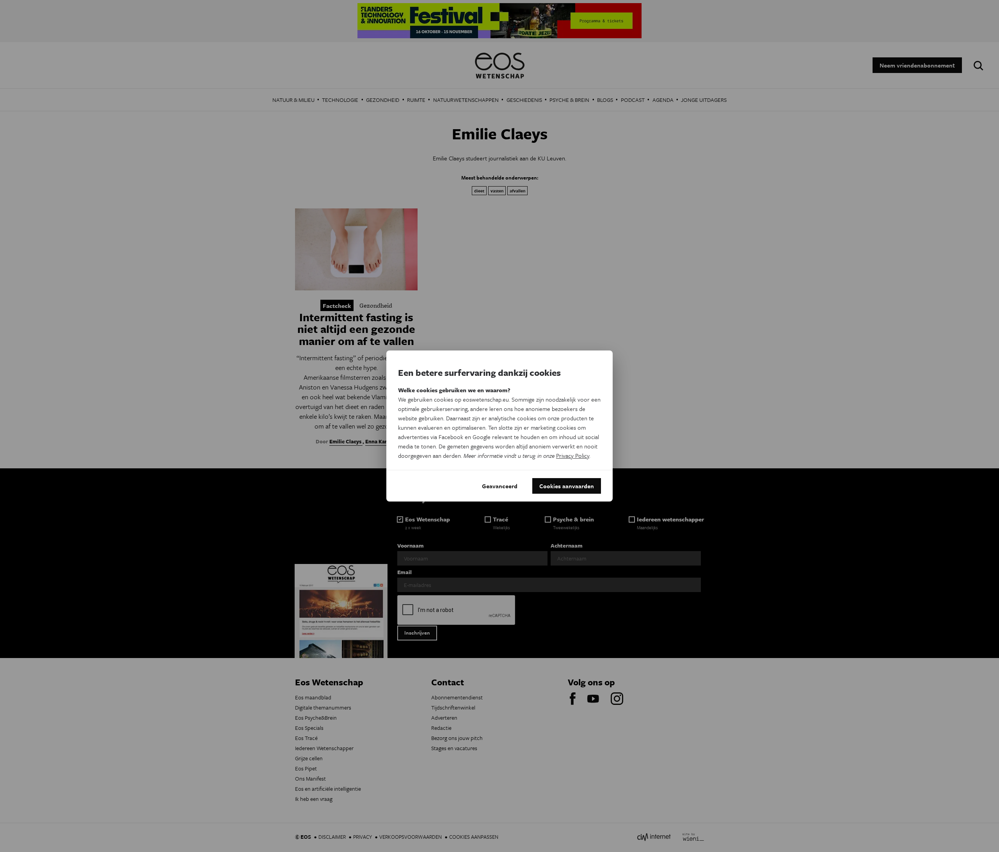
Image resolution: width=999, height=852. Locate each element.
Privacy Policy (572, 455)
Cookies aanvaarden (566, 486)
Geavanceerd (499, 486)
